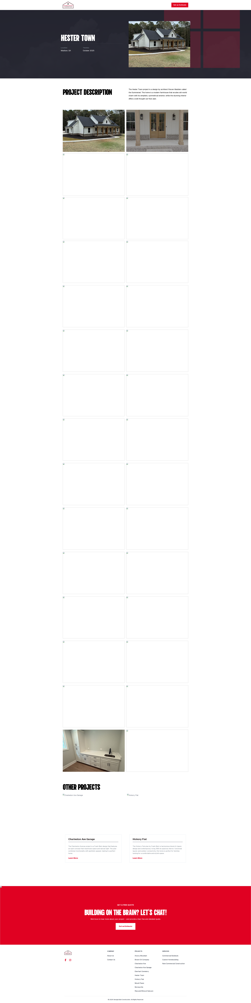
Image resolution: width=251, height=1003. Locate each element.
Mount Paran (139, 983)
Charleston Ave (140, 964)
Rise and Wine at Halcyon (144, 991)
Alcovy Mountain (141, 956)
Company (110, 951)
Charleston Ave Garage (81, 839)
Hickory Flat (140, 839)
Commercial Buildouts (170, 956)
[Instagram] (70, 960)
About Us (110, 956)
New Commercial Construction (173, 964)
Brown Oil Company (142, 960)
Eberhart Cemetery (142, 971)
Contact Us (111, 960)
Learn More (73, 858)
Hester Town (139, 975)
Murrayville (139, 987)
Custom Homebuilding (170, 960)
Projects (138, 951)
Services (165, 951)
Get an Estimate (179, 5)
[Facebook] (65, 960)
